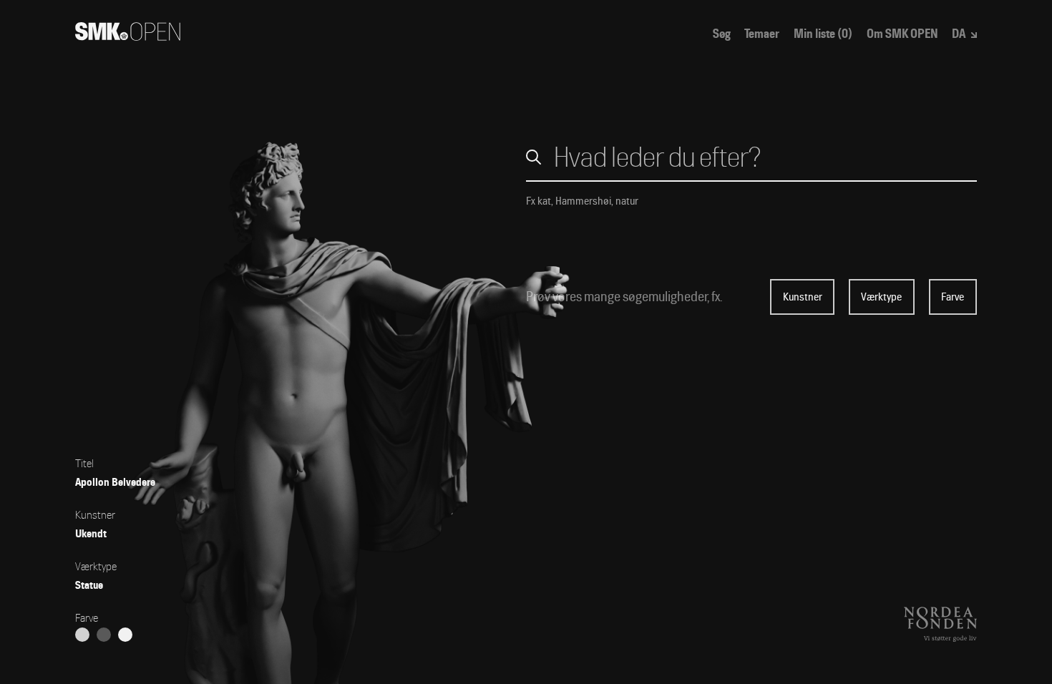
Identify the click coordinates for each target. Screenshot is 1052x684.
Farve (952, 296)
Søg (722, 34)
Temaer (761, 34)
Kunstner (802, 296)
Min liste (823, 34)
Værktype (881, 296)
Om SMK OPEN (902, 34)
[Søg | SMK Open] (127, 36)
